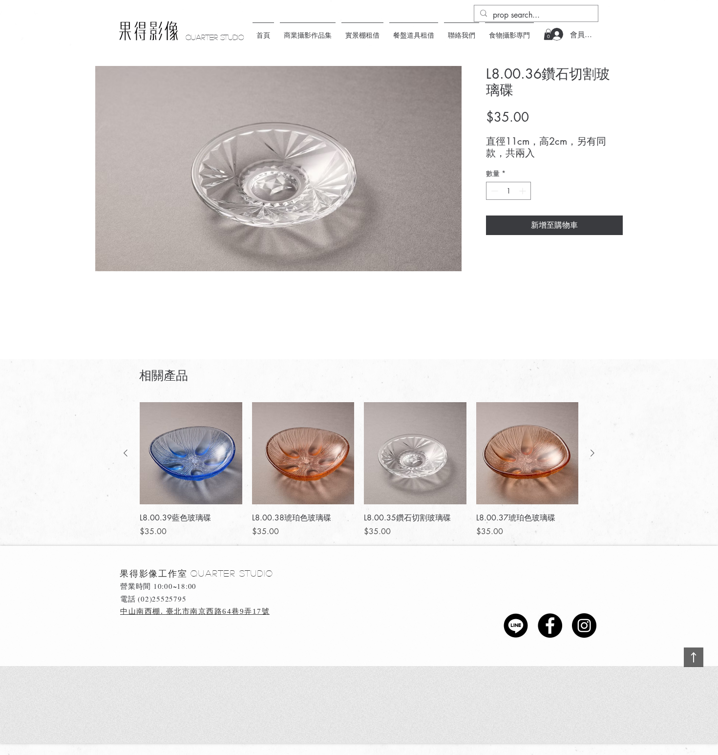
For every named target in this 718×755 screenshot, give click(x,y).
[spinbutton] (508, 190)
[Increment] (523, 190)
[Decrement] (493, 190)
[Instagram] (584, 625)
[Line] (516, 625)
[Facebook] (550, 625)
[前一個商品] (125, 453)
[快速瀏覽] (191, 453)
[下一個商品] (592, 453)
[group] (359, 470)
